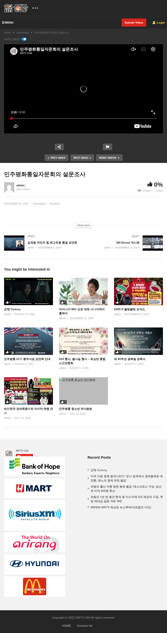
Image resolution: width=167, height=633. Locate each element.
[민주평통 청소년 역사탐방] (83, 391)
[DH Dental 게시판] (125, 247)
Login (160, 22)
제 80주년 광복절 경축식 (129, 359)
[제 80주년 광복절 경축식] (138, 341)
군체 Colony (12, 309)
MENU (9, 22)
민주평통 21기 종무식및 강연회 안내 (27, 359)
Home (7, 32)
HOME (66, 625)
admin (20, 185)
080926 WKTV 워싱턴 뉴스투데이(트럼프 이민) (121, 507)
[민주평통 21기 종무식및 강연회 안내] (28, 341)
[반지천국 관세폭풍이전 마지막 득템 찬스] (28, 391)
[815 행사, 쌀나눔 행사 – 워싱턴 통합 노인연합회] (83, 341)
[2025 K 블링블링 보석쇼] (138, 291)
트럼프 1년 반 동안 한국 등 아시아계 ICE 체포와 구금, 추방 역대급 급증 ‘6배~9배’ (127, 499)
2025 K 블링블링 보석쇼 (129, 309)
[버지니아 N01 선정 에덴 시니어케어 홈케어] (83, 291)
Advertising (22, 32)
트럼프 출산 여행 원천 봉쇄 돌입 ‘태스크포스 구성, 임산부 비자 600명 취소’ (126, 488)
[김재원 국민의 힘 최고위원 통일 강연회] (41, 247)
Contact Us (84, 625)
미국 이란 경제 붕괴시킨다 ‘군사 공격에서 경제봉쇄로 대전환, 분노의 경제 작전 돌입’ (127, 478)
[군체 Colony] (28, 291)
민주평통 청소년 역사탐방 (75, 408)
